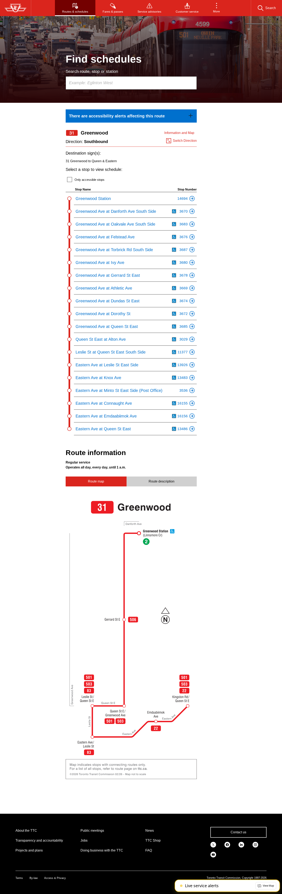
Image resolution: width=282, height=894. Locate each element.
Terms (19, 878)
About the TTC (26, 830)
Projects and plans (29, 850)
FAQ (148, 850)
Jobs (84, 840)
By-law (34, 878)
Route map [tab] (96, 481)
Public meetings (92, 830)
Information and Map (179, 133)
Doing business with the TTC (102, 850)
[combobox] (131, 83)
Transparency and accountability (39, 840)
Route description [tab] (161, 481)
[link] (131, 116)
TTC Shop (153, 840)
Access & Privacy (55, 878)
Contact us (238, 832)
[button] (216, 8)
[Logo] (15, 8)
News (149, 830)
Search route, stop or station (92, 71)
